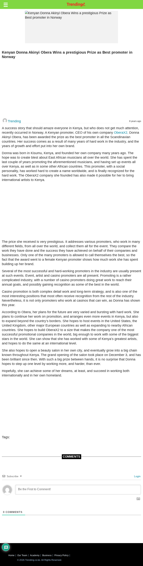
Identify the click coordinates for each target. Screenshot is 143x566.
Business (47, 555)
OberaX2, (120, 132)
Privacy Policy (61, 555)
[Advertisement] (70, 89)
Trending (14, 121)
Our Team (22, 555)
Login (137, 476)
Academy (34, 555)
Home (11, 555)
